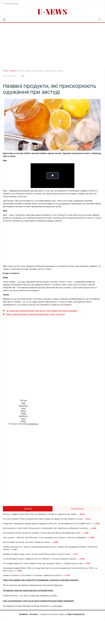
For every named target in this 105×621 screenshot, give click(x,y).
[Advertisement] (52, 43)
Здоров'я (13, 71)
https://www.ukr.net (76, 614)
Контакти (34, 614)
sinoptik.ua (33, 423)
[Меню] (4, 19)
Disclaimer (23, 614)
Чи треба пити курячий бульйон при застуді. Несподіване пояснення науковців (41, 310)
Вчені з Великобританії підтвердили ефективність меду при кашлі (35, 314)
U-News (6, 71)
